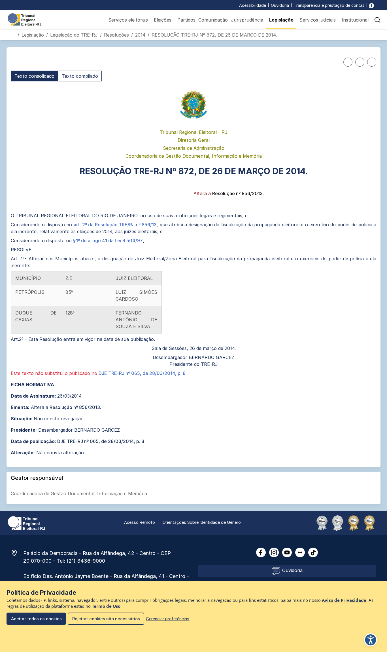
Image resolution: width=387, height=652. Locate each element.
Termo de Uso (106, 606)
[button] (377, 19)
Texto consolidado (34, 76)
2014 (140, 35)
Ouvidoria (280, 5)
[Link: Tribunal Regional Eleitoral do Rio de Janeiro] (26, 523)
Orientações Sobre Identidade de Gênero (202, 522)
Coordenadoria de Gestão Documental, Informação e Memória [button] (79, 493)
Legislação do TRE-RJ (74, 35)
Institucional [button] (355, 20)
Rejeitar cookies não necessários (106, 618)
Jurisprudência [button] (247, 20)
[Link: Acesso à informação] (371, 5)
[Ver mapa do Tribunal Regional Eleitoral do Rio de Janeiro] (17, 552)
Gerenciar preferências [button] (167, 618)
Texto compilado (80, 76)
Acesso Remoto (139, 522)
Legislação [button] (281, 20)
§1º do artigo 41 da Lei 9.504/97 (108, 240)
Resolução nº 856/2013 (237, 193)
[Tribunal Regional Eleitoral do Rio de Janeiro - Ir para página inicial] (24, 19)
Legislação (33, 35)
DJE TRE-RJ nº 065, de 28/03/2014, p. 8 (142, 373)
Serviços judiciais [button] (317, 20)
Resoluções (116, 35)
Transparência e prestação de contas (329, 5)
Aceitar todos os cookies (36, 618)
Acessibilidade (252, 5)
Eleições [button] (162, 20)
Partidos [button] (186, 20)
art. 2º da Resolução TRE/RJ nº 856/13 (115, 224)
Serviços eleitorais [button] (128, 20)
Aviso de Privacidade (344, 600)
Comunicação (213, 20)
